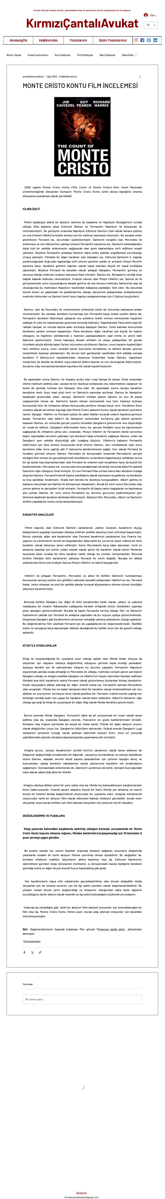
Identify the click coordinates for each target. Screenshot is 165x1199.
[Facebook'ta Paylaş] (24, 952)
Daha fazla (127, 54)
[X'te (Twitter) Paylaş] (32, 952)
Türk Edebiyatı (85, 54)
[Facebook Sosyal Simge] (142, 40)
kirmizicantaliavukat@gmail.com (82, 1197)
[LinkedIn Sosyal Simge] (155, 40)
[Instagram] (136, 40)
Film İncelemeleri (31, 941)
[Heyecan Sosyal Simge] (149, 40)
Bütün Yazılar (14, 54)
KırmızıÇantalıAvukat (82, 22)
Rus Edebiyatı (62, 54)
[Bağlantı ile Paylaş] (40, 952)
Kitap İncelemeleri (38, 54)
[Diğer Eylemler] (140, 76)
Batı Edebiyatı (107, 54)
